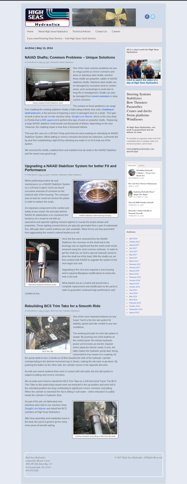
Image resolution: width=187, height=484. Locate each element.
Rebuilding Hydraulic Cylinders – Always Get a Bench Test (145, 173)
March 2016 (134, 274)
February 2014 (135, 303)
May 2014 (133, 296)
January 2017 (134, 268)
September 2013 (135, 309)
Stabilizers (69, 62)
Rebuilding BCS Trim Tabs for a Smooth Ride (62, 306)
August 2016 (134, 271)
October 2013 (134, 306)
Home (30, 31)
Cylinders (54, 175)
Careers (116, 31)
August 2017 (134, 245)
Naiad (62, 62)
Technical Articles (81, 31)
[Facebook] (147, 16)
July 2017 (133, 248)
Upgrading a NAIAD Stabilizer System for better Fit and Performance (70, 168)
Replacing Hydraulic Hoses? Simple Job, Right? (144, 193)
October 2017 (134, 242)
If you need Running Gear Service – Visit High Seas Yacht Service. (61, 38)
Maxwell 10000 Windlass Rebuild (140, 202)
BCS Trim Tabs (56, 311)
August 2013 (134, 313)
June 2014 (133, 293)
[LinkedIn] (152, 16)
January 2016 (134, 280)
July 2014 (133, 290)
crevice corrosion (100, 96)
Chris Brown (32, 62)
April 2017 (133, 258)
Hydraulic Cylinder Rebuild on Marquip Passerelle (140, 212)
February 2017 (135, 264)
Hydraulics (55, 62)
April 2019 (133, 239)
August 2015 (134, 284)
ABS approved (49, 120)
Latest (141, 165)
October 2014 (134, 287)
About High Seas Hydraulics (53, 31)
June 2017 (133, 251)
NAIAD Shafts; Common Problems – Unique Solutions (70, 57)
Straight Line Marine (81, 116)
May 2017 (133, 255)
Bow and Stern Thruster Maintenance (142, 183)
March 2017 (134, 261)
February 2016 (135, 277)
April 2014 (133, 300)
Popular (132, 165)
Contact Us (101, 31)
